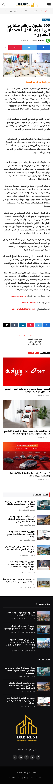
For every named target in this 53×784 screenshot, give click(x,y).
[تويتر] (29, 47)
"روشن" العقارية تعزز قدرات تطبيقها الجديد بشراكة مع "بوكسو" (19, 627)
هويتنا (31, 777)
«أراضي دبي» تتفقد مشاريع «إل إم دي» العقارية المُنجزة (36, 341)
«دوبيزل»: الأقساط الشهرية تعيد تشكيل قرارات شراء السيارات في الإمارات (21, 534)
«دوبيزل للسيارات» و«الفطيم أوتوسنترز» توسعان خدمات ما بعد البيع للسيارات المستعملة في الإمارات (20, 565)
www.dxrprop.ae (18, 296)
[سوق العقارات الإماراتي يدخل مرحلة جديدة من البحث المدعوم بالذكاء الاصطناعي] (43, 505)
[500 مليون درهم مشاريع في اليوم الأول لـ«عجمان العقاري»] (26, 65)
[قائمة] (49, 4)
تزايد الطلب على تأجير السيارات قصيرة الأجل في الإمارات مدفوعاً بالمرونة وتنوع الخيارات (27, 432)
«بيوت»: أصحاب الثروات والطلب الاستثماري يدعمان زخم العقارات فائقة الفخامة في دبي (21, 519)
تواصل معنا (22, 777)
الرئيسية (38, 777)
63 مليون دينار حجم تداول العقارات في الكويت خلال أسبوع (20, 614)
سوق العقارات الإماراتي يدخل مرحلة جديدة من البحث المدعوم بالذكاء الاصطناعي (20, 504)
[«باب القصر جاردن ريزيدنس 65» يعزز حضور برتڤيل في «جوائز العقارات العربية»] (43, 550)
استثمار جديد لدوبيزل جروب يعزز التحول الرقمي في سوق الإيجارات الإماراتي (27, 390)
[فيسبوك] (43, 47)
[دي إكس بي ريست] (26, 4)
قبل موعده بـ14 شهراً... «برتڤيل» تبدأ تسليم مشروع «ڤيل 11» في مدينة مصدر (19, 582)
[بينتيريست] (15, 47)
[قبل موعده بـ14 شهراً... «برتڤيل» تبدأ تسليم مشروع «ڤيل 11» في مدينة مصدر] (43, 582)
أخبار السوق (46, 20)
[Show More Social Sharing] (5, 47)
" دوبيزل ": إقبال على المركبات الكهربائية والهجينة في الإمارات (30, 474)
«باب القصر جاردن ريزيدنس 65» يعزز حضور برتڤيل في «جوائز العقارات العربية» (20, 549)
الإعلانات (12, 777)
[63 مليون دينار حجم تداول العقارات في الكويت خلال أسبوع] (43, 616)
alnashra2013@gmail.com (23, 309)
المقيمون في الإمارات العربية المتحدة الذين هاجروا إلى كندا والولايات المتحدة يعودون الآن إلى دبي (20, 643)
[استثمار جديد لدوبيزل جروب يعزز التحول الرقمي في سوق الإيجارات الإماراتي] (26, 372)
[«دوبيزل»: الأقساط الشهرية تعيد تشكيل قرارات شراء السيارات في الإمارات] (43, 535)
